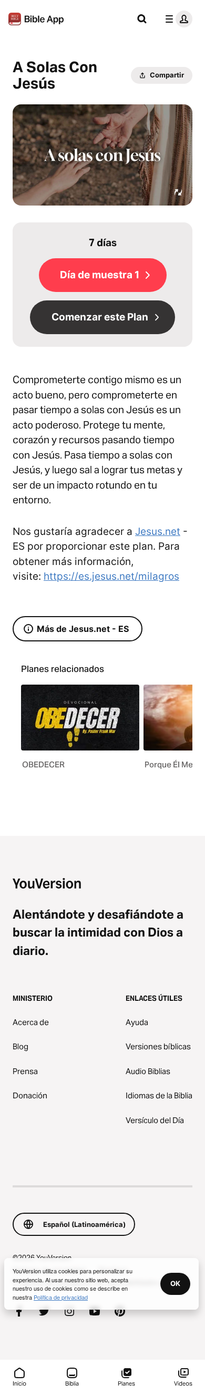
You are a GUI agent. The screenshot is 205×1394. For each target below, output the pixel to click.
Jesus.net (157, 531)
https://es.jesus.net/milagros (111, 576)
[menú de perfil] (177, 19)
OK (175, 1283)
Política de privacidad (61, 1297)
